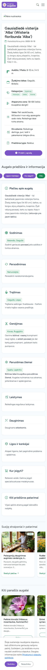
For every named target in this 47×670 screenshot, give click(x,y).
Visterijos (16, 94)
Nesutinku (26, 664)
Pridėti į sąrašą (25, 153)
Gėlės (25, 94)
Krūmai (32, 94)
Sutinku (11, 664)
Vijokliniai (28, 91)
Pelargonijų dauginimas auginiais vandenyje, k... (15, 556)
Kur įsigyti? (29, 176)
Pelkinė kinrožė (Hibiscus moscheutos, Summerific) (16, 620)
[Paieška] (37, 4)
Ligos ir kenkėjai (12, 176)
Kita (41, 176)
